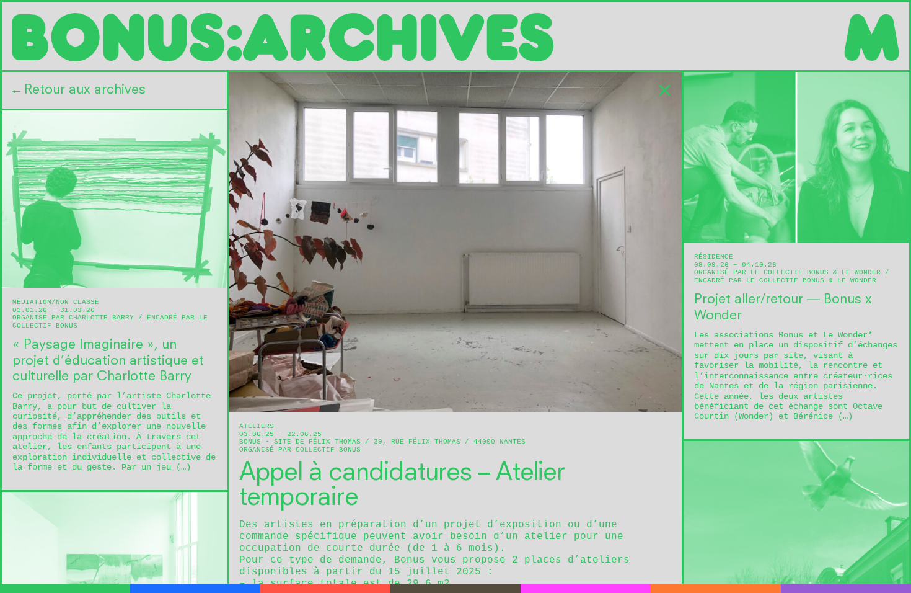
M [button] (871, 36)
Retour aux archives (79, 90)
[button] (114, 90)
